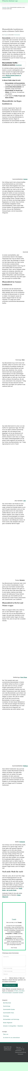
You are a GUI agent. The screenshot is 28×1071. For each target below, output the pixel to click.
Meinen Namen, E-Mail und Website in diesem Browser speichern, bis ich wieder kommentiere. (14, 979)
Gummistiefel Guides (9, 1009)
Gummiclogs (6, 1006)
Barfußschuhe (7, 1003)
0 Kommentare (17, 34)
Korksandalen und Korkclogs (11, 1019)
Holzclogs (6, 1016)
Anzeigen (18, 65)
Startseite (4, 7)
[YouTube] (5, 1053)
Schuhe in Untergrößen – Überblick (13, 1026)
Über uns (5, 1034)
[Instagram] (7, 1053)
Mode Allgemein (7, 1022)
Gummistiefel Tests (8, 1012)
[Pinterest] (9, 1053)
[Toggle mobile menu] (25, 1)
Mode (8, 7)
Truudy (5, 34)
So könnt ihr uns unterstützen (11, 1037)
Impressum (20, 1054)
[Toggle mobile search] (22, 1)
